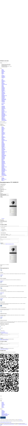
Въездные (4, 13)
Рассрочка (3, 230)
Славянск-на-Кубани (4, 84)
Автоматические (5, 38)
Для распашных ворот (6, 20)
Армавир (3, 81)
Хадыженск (3, 101)
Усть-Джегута (3, 132)
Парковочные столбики (6, 36)
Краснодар (3, 80)
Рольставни (3, 24)
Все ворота (4, 9)
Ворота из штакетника (6, 18)
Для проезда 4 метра (5, 30)
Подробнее (1, 298)
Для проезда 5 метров (6, 31)
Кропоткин (3, 139)
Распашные (4, 12)
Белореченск (3, 87)
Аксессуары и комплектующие (5, 46)
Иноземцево (3, 170)
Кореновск (3, 90)
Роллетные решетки (5, 27)
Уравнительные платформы (6, 42)
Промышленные (5, 14)
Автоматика (3, 19)
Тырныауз (3, 73)
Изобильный (3, 107)
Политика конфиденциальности (4, 339)
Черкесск (3, 75)
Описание (3, 218)
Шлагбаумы (3, 29)
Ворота (3, 410)
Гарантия (5, 0)
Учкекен (3, 134)
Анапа (2, 82)
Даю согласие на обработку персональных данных (7, 348)
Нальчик (3, 70)
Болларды (4, 35)
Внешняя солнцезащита (5, 45)
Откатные (4, 11)
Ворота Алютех (5, 15)
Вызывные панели (5, 48)
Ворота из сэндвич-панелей (6, 17)
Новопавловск (3, 168)
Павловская (3, 96)
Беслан (2, 104)
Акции (2, 53)
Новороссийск (3, 137)
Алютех (4, 23)
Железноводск (3, 118)
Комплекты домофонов (6, 49)
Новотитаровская (4, 99)
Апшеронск (3, 92)
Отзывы (10, 0)
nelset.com (20, 419)
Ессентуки (3, 110)
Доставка (3, 0)
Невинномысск (4, 108)
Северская (3, 98)
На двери (4, 26)
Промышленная (5, 22)
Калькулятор (3, 54)
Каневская (3, 89)
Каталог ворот (2, 292)
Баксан (2, 72)
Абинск (3, 91)
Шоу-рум (8, 0)
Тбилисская (3, 97)
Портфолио (3, 52)
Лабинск (3, 85)
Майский (3, 129)
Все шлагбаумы (5, 47)
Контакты (3, 407)
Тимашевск (3, 88)
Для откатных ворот (5, 21)
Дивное (3, 117)
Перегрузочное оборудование (5, 40)
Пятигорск (3, 111)
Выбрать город (2, 176)
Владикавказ (3, 103)
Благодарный (3, 114)
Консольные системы (4, 413)
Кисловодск (3, 116)
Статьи (3, 405)
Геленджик (3, 83)
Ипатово (3, 112)
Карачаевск (3, 76)
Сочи (2, 135)
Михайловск (3, 106)
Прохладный (3, 71)
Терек (2, 131)
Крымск (3, 86)
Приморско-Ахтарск (4, 95)
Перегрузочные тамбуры (6, 43)
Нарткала (3, 127)
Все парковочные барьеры (6, 34)
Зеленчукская (3, 77)
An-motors (4, 33)
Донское (3, 109)
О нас (1, 0)
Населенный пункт (3, 234)
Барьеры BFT (5, 39)
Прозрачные (4, 28)
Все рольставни (5, 25)
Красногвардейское (4, 120)
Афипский (3, 156)
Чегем (2, 69)
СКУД (4, 50)
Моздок (3, 159)
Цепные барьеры (5, 37)
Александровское (4, 119)
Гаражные (4, 10)
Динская (3, 94)
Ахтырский (3, 158)
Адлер (2, 79)
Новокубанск (3, 93)
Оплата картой (3, 229)
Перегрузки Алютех (5, 44)
